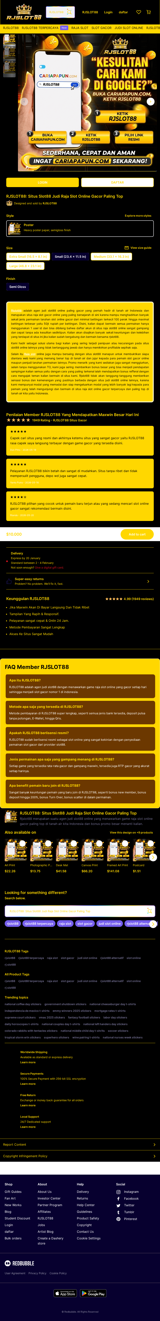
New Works (13, 1205)
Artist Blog (45, 1232)
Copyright (84, 1225)
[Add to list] (22, 843)
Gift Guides (13, 1192)
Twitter (129, 1205)
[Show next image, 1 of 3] (151, 101)
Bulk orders (13, 1238)
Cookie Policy (58, 1273)
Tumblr (129, 1212)
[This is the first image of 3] (24, 101)
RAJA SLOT (79, 28)
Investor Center (49, 1198)
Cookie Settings (88, 1238)
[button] (9, 38)
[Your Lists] (138, 12)
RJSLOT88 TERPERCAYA (44, 28)
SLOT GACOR (101, 28)
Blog (8, 1212)
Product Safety (88, 1218)
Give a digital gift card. (49, 567)
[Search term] (69, 12)
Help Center (86, 1205)
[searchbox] (80, 911)
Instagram (131, 1192)
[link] (13, 923)
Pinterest (130, 1219)
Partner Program (50, 1205)
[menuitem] (11, 27)
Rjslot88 (16, 310)
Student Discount (17, 1218)
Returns (82, 1198)
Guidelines (84, 1212)
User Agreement (15, 1273)
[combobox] (60, 12)
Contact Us (85, 1232)
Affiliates (44, 1212)
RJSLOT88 (11, 28)
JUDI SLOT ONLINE (129, 28)
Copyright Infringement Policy (25, 1156)
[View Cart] (149, 12)
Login (9, 1225)
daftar (9, 1232)
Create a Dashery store (50, 1240)
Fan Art (10, 1198)
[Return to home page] (24, 12)
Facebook (131, 1198)
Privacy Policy (37, 1273)
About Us (45, 1192)
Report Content (14, 1144)
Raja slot (30, 354)
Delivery (83, 1192)
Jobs (41, 1225)
